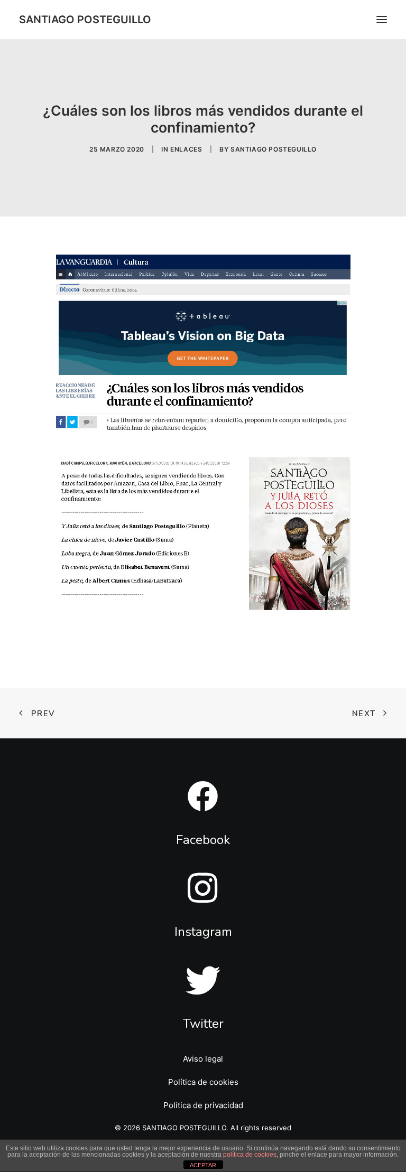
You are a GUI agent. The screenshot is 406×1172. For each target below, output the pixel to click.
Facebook (203, 839)
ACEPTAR (203, 1165)
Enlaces (186, 149)
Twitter (203, 1023)
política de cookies (249, 1154)
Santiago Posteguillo (273, 149)
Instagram (203, 931)
